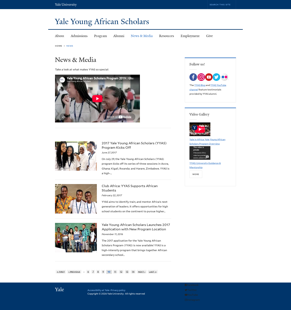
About (58, 37)
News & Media (142, 36)
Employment (190, 36)
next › (142, 271)
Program (99, 37)
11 (115, 271)
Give (209, 36)
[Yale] (60, 290)
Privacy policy (118, 290)
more (195, 174)
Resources (165, 37)
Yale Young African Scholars (103, 22)
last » (153, 271)
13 (127, 271)
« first (61, 271)
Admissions (77, 37)
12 (121, 271)
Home (58, 45)
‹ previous (74, 271)
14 (133, 271)
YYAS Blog (199, 85)
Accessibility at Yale (98, 290)
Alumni (117, 37)
